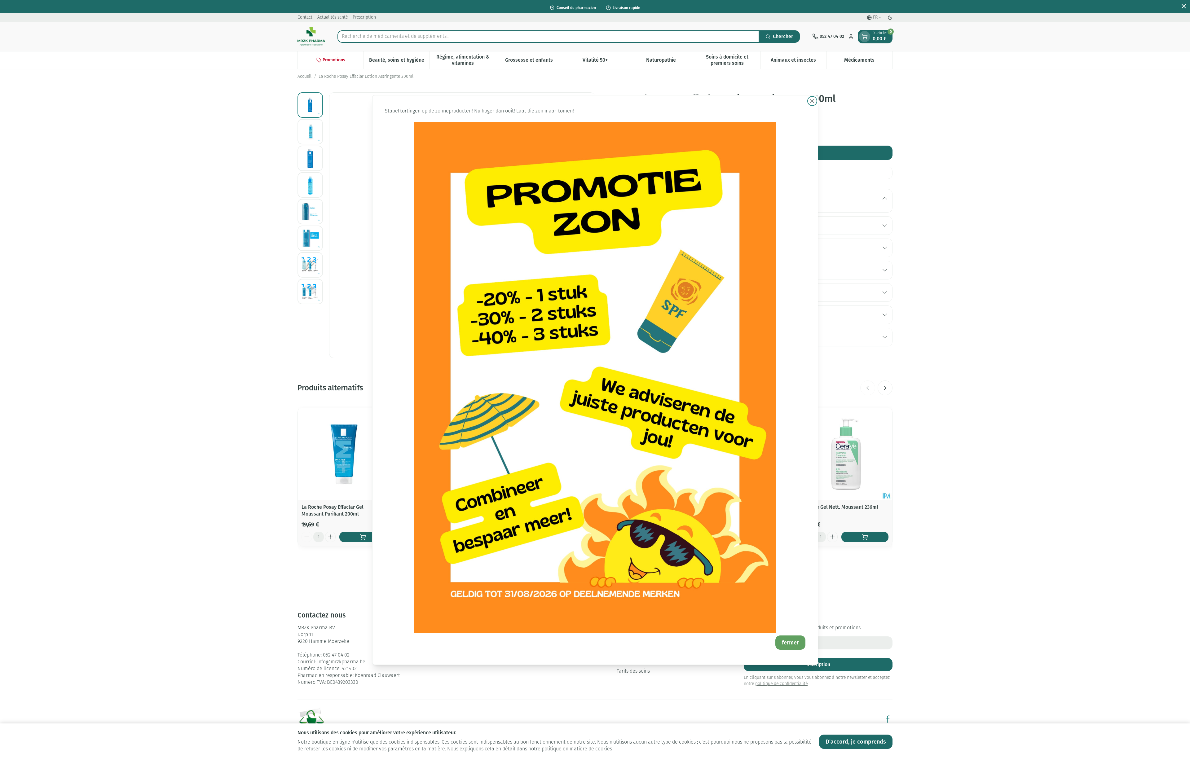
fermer (790, 642)
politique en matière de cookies (577, 749)
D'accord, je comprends (856, 741)
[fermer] (812, 101)
